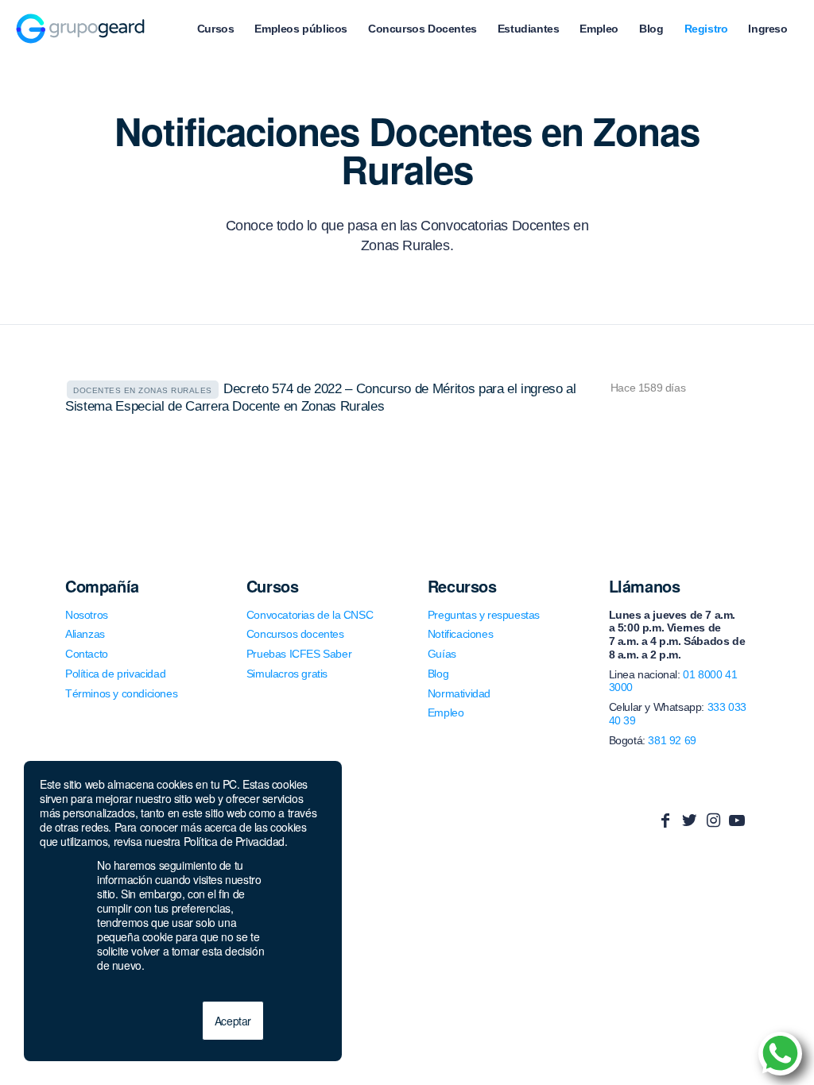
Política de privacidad (115, 673)
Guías (442, 653)
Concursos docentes (295, 633)
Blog (438, 673)
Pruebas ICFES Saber (298, 653)
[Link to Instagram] (713, 820)
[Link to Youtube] (737, 820)
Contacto (86, 653)
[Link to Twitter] (689, 820)
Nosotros (86, 614)
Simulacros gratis (287, 673)
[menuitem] (216, 28)
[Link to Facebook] (665, 820)
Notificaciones (460, 633)
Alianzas (85, 633)
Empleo (446, 712)
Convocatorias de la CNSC (309, 614)
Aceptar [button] (233, 1021)
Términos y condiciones (121, 693)
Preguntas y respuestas (484, 614)
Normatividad (459, 693)
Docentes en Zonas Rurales (142, 390)
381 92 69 (672, 740)
